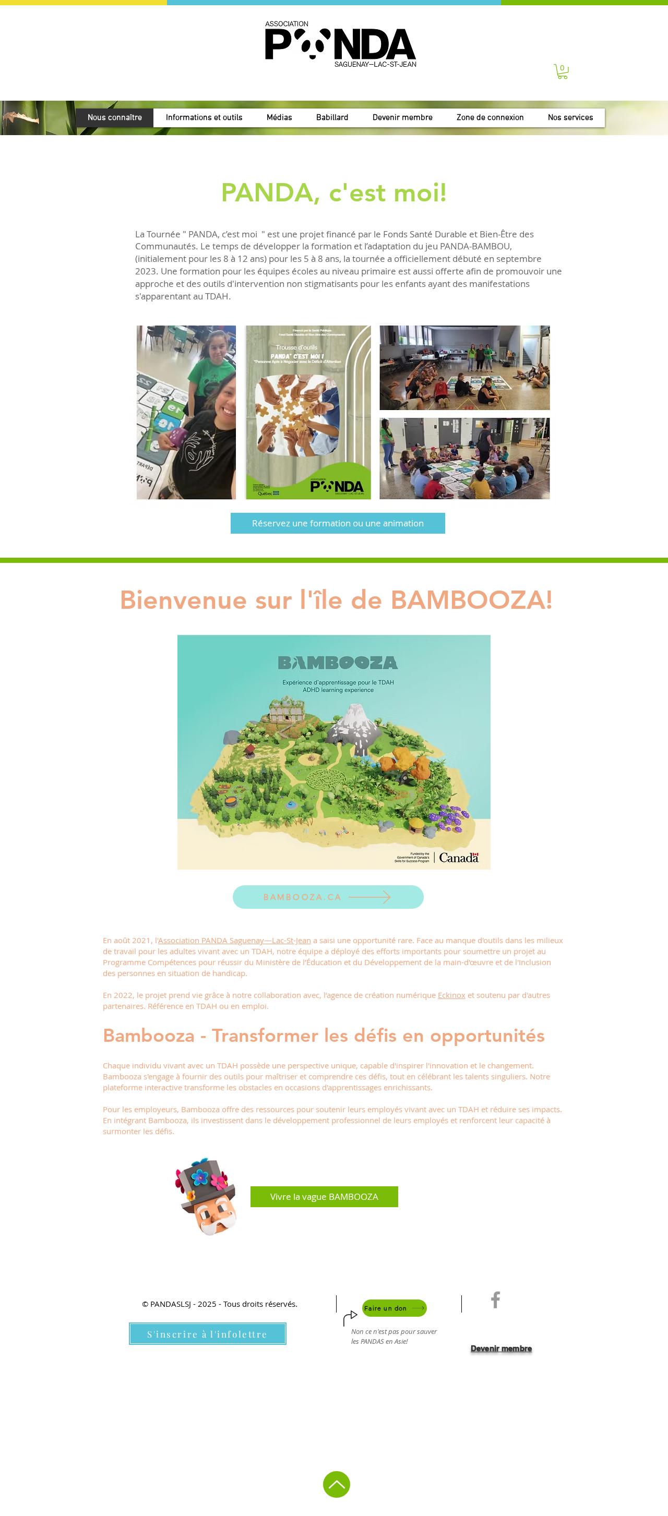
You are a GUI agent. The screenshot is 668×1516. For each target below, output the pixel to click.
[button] (562, 71)
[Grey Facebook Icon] (495, 1300)
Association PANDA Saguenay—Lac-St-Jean (234, 940)
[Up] (336, 1484)
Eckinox (452, 995)
